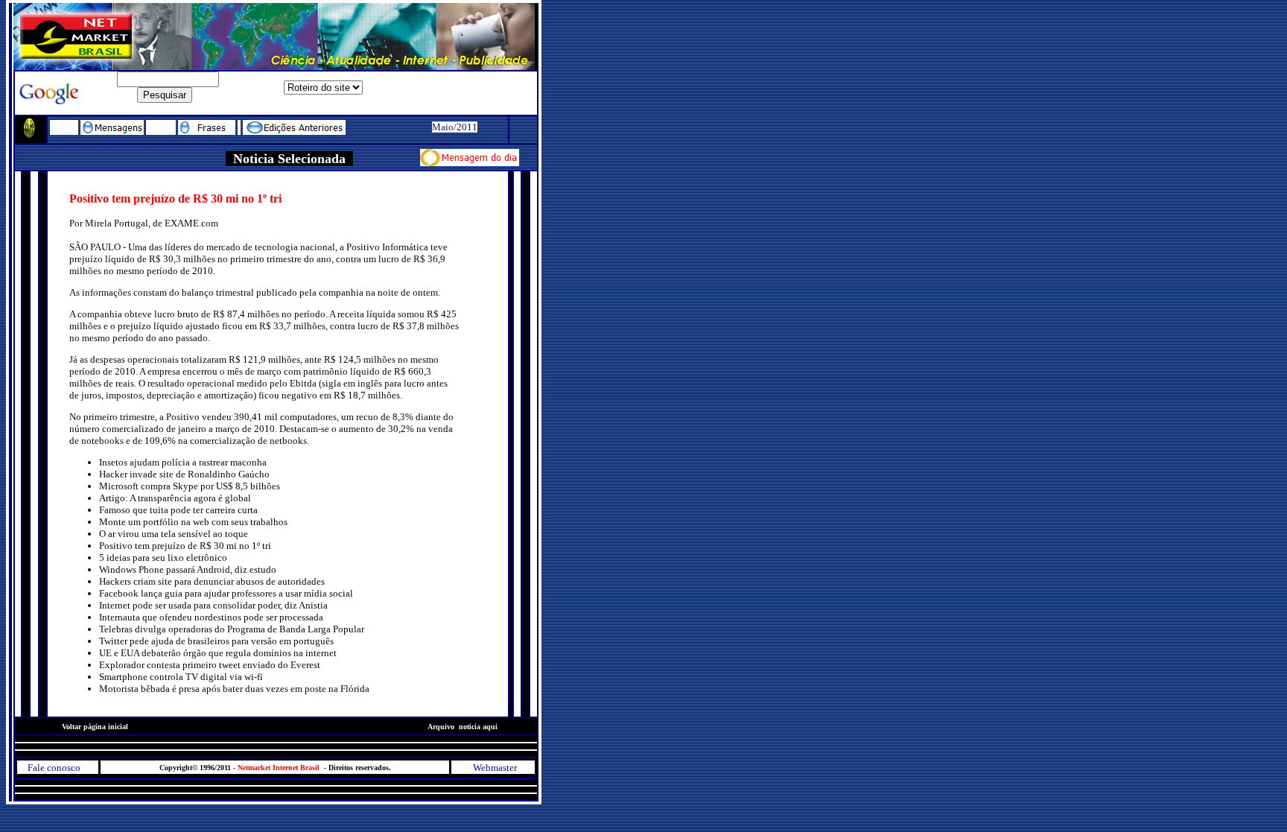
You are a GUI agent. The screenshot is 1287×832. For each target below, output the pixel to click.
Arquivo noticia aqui (480, 727)
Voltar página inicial (95, 727)
